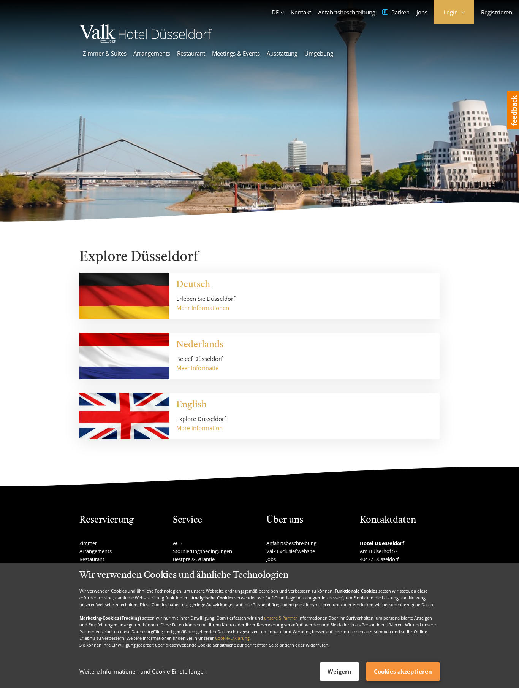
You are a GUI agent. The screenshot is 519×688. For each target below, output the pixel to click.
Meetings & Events (236, 53)
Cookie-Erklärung (232, 638)
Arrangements (151, 53)
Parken (400, 12)
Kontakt (301, 12)
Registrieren (496, 12)
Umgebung (318, 53)
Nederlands (199, 345)
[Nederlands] (124, 356)
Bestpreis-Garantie (194, 559)
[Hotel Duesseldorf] (145, 40)
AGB (177, 543)
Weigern (339, 671)
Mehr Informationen (202, 307)
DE (275, 12)
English (191, 405)
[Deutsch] (124, 296)
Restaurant (191, 53)
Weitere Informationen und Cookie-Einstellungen (143, 671)
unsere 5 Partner (280, 618)
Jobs (421, 12)
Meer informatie (197, 368)
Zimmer (88, 543)
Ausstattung (282, 53)
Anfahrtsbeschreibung (346, 12)
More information (199, 428)
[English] (124, 416)
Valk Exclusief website (290, 551)
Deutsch (193, 284)
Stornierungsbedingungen (202, 551)
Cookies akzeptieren (403, 671)
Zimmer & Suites (105, 53)
